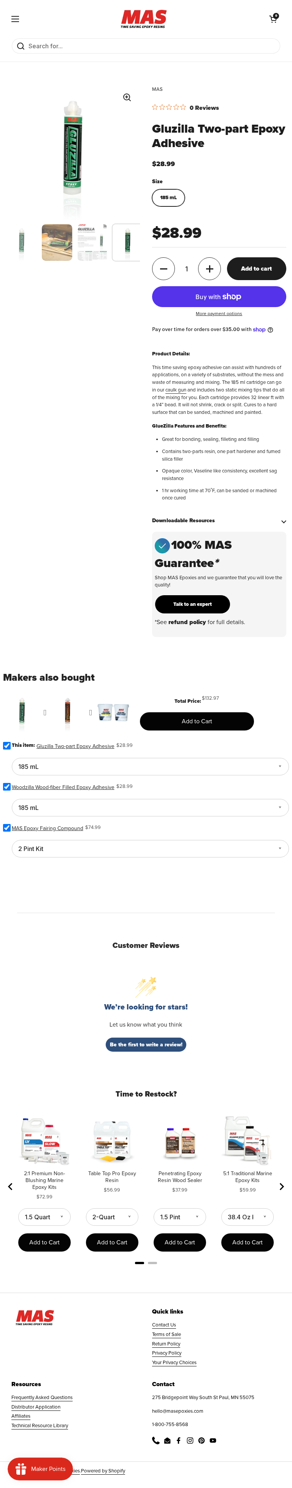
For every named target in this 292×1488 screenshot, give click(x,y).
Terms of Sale (166, 1334)
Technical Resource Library (39, 1426)
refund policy (187, 622)
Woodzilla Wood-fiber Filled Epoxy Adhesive (63, 787)
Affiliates (20, 1416)
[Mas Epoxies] (144, 19)
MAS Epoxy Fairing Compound (47, 828)
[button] (273, 19)
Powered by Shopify (103, 1471)
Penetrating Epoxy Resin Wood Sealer (180, 1177)
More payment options (219, 313)
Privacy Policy (166, 1353)
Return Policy (166, 1344)
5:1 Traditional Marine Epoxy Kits (247, 1177)
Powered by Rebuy (146, 1273)
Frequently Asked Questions (42, 1398)
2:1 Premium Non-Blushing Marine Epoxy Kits (44, 1180)
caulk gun (175, 390)
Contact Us (164, 1325)
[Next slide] (281, 1186)
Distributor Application (35, 1407)
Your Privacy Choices (174, 1363)
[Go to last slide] (10, 1186)
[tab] (139, 1263)
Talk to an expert (192, 604)
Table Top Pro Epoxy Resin (112, 1177)
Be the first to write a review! (146, 1044)
